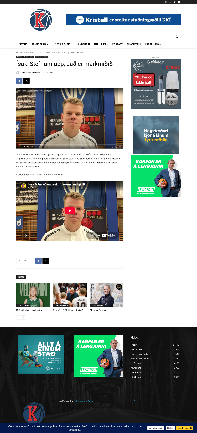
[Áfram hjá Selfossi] (106, 295)
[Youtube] (179, 2)
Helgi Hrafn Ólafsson (30, 73)
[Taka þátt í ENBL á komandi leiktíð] (70, 295)
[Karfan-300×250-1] (156, 176)
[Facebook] (162, 2)
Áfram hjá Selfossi (98, 310)
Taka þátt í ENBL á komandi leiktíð (68, 310)
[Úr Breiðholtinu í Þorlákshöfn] (33, 295)
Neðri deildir (29, 52)
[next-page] (23, 317)
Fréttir (19, 57)
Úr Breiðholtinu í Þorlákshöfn (29, 310)
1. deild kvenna (43, 52)
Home (19, 52)
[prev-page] (18, 317)
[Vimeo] (174, 2)
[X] (170, 2)
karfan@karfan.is (84, 401)
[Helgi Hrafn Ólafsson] (18, 72)
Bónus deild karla (61, 305)
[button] (177, 36)
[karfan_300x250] (41, 354)
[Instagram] (166, 2)
